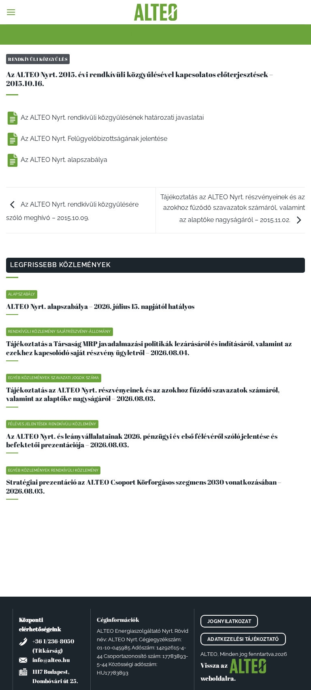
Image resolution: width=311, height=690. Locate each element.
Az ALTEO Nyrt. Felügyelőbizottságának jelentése (93, 138)
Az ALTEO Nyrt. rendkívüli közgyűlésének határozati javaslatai (111, 117)
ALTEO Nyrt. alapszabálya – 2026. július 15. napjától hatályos (100, 306)
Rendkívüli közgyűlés (38, 59)
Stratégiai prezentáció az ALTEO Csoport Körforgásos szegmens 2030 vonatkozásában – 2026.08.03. (143, 486)
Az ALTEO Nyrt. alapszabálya (63, 160)
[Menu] (11, 12)
